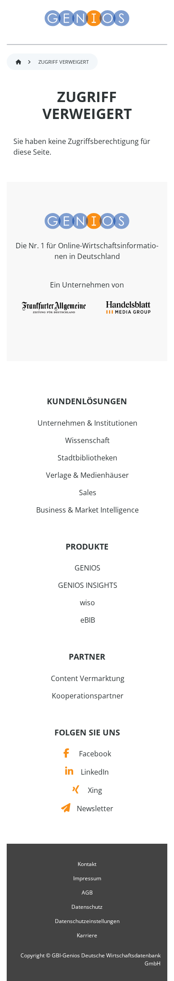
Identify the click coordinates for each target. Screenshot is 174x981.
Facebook (90, 754)
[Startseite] (87, 18)
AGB (87, 892)
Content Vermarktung (87, 678)
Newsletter (91, 808)
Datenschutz (87, 907)
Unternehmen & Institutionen (87, 423)
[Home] (87, 220)
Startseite (18, 62)
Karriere (87, 935)
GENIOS (87, 568)
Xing (90, 790)
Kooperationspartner (88, 696)
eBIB (87, 620)
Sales (87, 492)
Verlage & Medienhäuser (87, 475)
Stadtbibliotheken (87, 458)
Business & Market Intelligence (87, 510)
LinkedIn (91, 772)
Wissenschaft (87, 440)
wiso (87, 602)
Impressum (87, 878)
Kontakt (87, 864)
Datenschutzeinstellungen (87, 921)
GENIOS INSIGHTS (87, 585)
